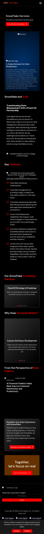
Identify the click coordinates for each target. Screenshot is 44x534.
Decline (27, 531)
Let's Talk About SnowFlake (16, 24)
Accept (16, 531)
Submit (22, 500)
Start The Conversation (21, 473)
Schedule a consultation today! (20, 447)
